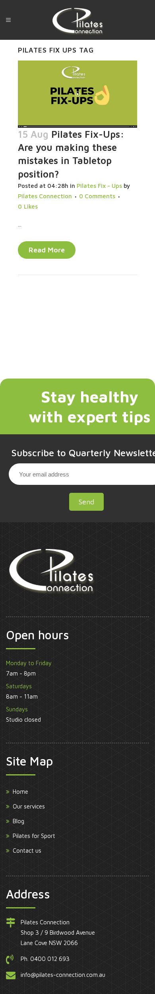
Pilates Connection (45, 196)
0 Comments (97, 196)
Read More (47, 250)
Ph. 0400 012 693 (45, 958)
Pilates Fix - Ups (99, 185)
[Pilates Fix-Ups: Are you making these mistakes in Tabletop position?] (77, 94)
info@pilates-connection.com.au (63, 974)
